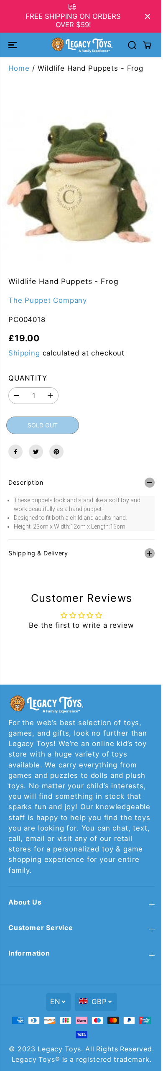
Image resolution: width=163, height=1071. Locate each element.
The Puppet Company (47, 300)
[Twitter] (36, 452)
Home (18, 68)
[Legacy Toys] (81, 44)
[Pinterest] (56, 452)
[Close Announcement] (147, 16)
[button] (13, 44)
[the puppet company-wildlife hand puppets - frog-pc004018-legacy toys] (81, 184)
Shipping (24, 353)
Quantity (27, 378)
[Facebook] (15, 452)
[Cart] (147, 45)
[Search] (132, 45)
